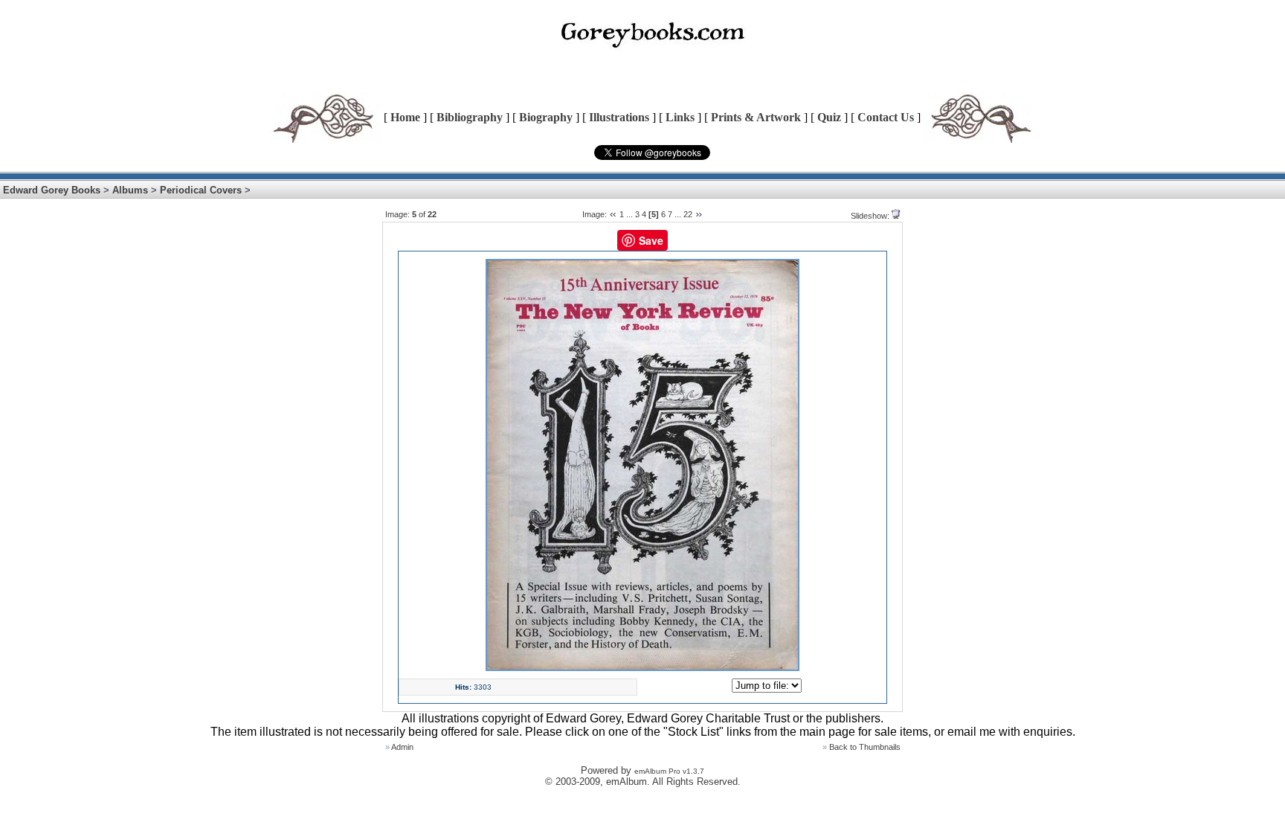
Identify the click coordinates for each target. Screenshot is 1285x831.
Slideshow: (870, 215)
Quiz (829, 117)
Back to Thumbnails (865, 746)
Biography (546, 117)
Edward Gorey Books (51, 190)
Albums (130, 190)
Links (680, 117)
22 (687, 214)
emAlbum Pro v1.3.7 (669, 771)
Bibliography (470, 117)
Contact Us (885, 117)
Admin (402, 746)
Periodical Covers (201, 190)
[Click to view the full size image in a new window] (642, 668)
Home (405, 117)
